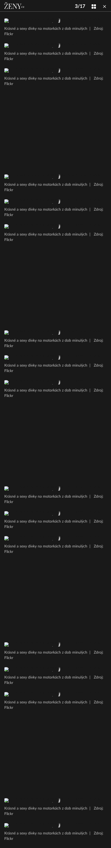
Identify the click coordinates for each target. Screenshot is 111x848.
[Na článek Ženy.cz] (14, 5)
